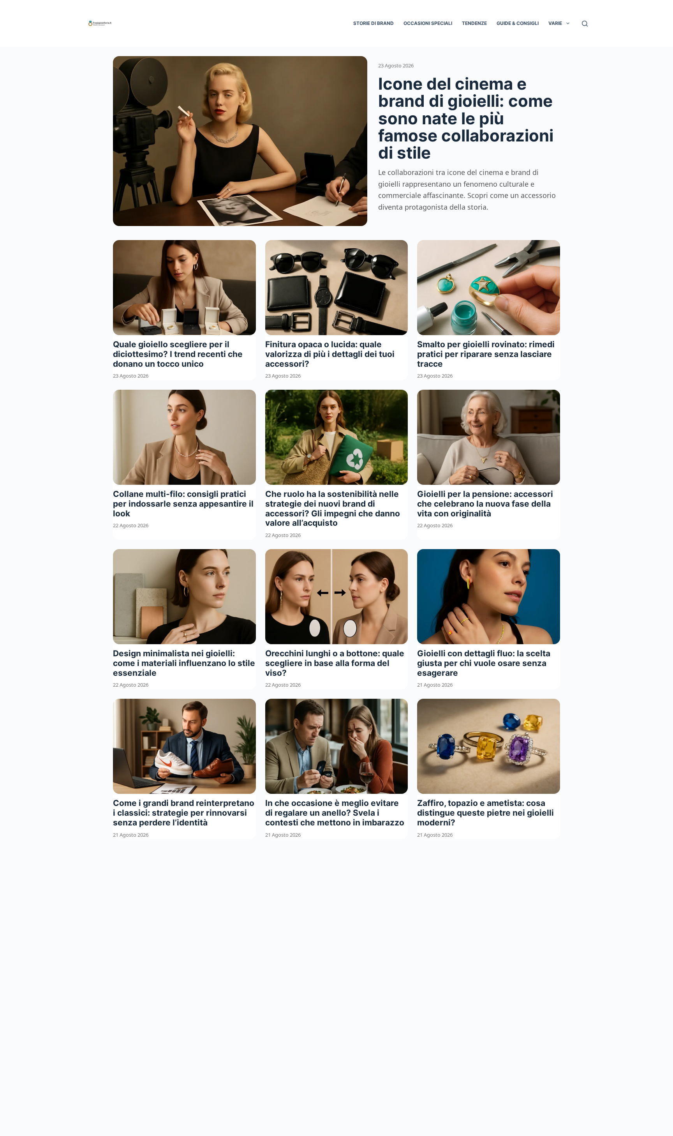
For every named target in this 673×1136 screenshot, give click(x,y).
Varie (555, 23)
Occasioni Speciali (427, 23)
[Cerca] (585, 24)
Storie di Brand (373, 23)
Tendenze (474, 23)
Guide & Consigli (518, 23)
